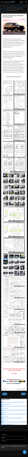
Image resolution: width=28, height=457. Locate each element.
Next (23, 394)
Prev (5, 394)
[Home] (2, 9)
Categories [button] (4, 434)
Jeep (6, 389)
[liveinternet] (23, 450)
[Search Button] (26, 2)
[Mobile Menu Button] (2, 2)
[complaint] (18, 389)
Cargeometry (14, 446)
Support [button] (3, 437)
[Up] (25, 452)
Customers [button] (4, 440)
